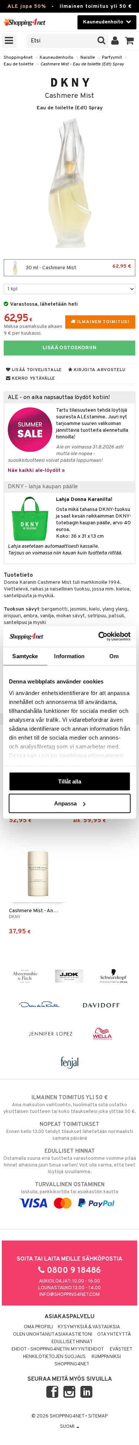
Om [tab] (114, 656)
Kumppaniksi (106, 1357)
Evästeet (121, 1349)
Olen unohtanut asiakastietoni (52, 1335)
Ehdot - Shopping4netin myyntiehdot (57, 1349)
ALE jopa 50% (26, 6)
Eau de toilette (18, 64)
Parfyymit (112, 58)
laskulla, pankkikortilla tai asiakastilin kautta (69, 1188)
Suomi (68, 1427)
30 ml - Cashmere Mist (77, 267)
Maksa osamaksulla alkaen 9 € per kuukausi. (33, 330)
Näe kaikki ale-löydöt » (36, 470)
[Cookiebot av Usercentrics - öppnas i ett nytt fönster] (98, 636)
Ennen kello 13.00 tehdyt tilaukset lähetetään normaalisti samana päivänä (69, 1131)
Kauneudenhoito (56, 58)
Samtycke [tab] (25, 656)
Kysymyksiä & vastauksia (89, 1327)
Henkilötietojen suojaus (54, 1357)
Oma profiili (38, 1327)
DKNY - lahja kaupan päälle (43, 486)
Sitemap (97, 1416)
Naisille (87, 58)
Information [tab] (69, 656)
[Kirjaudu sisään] (115, 41)
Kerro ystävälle (33, 379)
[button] (129, 41)
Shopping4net (18, 58)
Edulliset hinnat (72, 1342)
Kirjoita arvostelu (99, 370)
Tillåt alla (69, 781)
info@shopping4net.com (69, 1295)
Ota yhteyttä (114, 1335)
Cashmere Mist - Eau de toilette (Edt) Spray (82, 64)
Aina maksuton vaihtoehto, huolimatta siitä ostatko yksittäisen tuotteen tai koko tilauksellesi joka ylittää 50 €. (69, 1104)
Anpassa (65, 803)
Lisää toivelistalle (36, 370)
